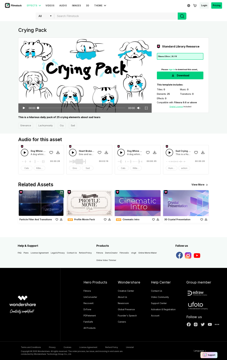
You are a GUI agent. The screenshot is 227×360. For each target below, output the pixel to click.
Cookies (67, 347)
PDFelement (90, 315)
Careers (122, 321)
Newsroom (123, 303)
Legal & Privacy (58, 253)
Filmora (99, 253)
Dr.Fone (87, 309)
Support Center (159, 303)
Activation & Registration (163, 309)
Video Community (160, 297)
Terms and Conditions (31, 347)
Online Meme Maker (147, 253)
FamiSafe (88, 321)
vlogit (133, 253)
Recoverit (88, 303)
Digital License (176, 106)
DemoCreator (111, 253)
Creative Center (126, 291)
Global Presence (126, 309)
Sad (73, 125)
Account (155, 315)
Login (204, 5)
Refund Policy (85, 253)
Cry (62, 125)
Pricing (217, 5)
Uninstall (130, 347)
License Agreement (40, 253)
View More (197, 184)
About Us (122, 297)
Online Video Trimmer (106, 260)
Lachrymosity (45, 125)
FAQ (19, 253)
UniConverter (90, 297)
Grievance (25, 125)
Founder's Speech (127, 315)
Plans (26, 253)
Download (182, 75)
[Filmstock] (13, 5)
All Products (90, 328)
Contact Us (72, 253)
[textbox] (116, 16)
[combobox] (116, 16)
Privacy (52, 347)
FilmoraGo (124, 253)
